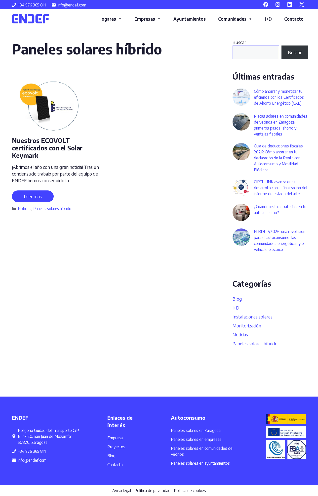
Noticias (24, 208)
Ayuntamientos (189, 19)
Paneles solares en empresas (196, 439)
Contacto (294, 19)
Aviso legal (121, 490)
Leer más (33, 196)
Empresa (115, 437)
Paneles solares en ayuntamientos (200, 463)
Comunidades (232, 19)
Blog (237, 299)
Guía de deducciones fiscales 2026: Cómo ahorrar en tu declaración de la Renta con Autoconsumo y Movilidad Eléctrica (278, 157)
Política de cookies (190, 490)
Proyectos (116, 446)
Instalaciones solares (253, 316)
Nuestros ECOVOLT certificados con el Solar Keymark (47, 147)
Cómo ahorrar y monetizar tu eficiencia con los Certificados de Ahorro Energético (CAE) (279, 97)
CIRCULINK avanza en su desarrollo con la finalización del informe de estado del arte (280, 187)
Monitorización (247, 325)
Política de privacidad (152, 490)
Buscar (239, 42)
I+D (268, 19)
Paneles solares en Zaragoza (196, 430)
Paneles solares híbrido (52, 208)
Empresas (144, 19)
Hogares (107, 19)
